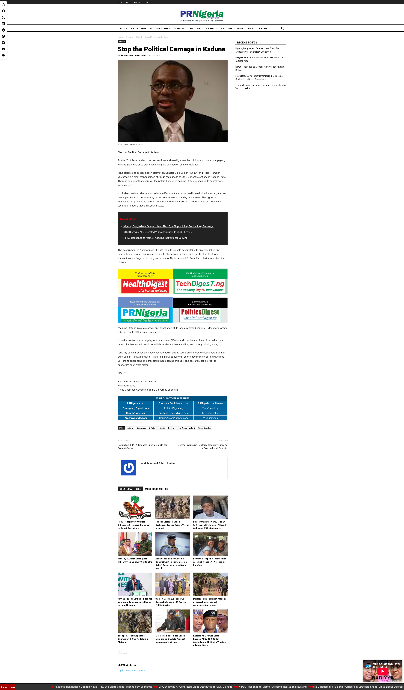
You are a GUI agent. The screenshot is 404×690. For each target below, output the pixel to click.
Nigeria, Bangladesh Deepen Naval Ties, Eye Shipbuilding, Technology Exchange (168, 226)
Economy (180, 28)
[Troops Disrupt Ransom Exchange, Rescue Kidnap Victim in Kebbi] (172, 507)
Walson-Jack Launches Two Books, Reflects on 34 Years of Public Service (171, 602)
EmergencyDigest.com (135, 408)
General (129, 37)
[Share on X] (3, 17)
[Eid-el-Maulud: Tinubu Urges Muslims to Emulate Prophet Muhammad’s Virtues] (172, 621)
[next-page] (125, 652)
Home (120, 2)
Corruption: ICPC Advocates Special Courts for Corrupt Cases (142, 447)
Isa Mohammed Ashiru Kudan (133, 55)
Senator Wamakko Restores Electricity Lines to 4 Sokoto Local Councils (203, 447)
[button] (282, 28)
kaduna (130, 428)
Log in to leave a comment (131, 670)
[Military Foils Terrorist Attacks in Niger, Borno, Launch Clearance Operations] (210, 584)
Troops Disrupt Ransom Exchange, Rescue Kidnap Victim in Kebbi (172, 525)
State (240, 28)
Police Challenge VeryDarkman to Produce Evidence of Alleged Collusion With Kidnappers (209, 525)
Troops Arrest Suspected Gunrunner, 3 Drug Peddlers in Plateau (133, 639)
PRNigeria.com (135, 403)
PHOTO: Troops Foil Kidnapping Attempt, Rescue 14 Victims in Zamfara (209, 562)
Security (211, 28)
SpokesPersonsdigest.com (174, 413)
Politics (171, 428)
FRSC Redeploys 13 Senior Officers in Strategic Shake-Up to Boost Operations (133, 525)
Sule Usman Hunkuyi (186, 428)
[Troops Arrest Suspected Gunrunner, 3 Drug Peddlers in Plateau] (135, 621)
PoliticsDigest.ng (173, 408)
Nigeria (162, 428)
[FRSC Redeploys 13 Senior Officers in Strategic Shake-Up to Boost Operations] (135, 507)
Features (226, 28)
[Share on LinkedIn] (3, 23)
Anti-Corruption (141, 28)
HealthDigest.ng (135, 413)
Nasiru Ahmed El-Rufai (146, 428)
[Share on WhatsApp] (3, 4)
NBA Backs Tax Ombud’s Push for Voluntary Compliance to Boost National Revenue (135, 602)
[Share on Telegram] (3, 30)
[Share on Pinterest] (3, 36)
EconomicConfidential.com (173, 403)
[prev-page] (120, 652)
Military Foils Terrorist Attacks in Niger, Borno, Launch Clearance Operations (209, 602)
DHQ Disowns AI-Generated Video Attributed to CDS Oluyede (157, 231)
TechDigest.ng (210, 408)
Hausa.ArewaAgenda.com (173, 417)
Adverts (137, 2)
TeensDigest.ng (210, 413)
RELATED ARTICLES (130, 489)
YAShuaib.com (210, 417)
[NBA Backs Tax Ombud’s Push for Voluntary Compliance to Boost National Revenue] (135, 584)
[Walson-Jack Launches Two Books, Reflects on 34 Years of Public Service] (172, 584)
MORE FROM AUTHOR (156, 489)
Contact (146, 2)
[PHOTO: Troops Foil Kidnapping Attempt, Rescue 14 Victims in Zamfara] (210, 544)
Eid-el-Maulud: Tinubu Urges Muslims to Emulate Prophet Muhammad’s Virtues (170, 639)
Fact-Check (163, 28)
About (128, 2)
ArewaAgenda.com (136, 417)
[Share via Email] (3, 48)
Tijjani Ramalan (204, 428)
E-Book (263, 28)
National (196, 28)
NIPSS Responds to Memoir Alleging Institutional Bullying (155, 237)
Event (251, 28)
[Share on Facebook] (3, 11)
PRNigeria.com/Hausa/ (210, 403)
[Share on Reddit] (3, 42)
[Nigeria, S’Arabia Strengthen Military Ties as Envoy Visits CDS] (135, 544)
